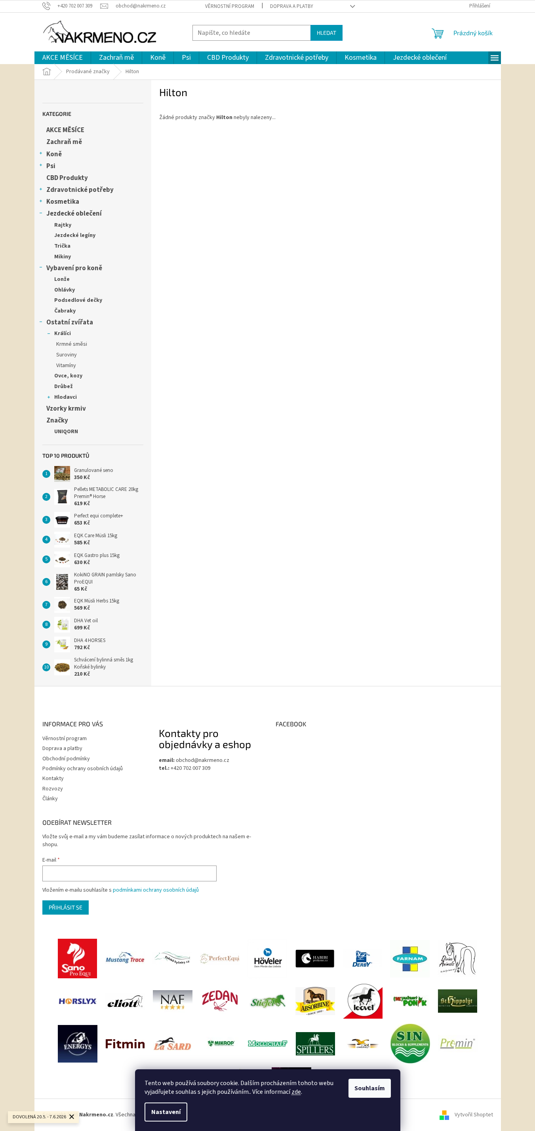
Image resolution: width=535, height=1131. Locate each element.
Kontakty (53, 778)
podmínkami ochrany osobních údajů (156, 890)
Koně (54, 154)
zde (296, 1091)
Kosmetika (62, 201)
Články (50, 799)
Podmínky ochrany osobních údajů (82, 769)
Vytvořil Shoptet (474, 1115)
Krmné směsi (71, 344)
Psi (50, 166)
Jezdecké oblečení (74, 213)
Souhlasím (369, 1088)
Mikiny (62, 257)
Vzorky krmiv (66, 408)
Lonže (62, 279)
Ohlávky (64, 290)
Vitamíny (66, 365)
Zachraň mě (64, 142)
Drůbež (63, 386)
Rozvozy (52, 789)
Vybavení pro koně (74, 268)
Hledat (326, 32)
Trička (62, 246)
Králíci (62, 333)
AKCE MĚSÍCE (65, 130)
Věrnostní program (229, 6)
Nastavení (166, 1112)
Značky (57, 420)
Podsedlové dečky (78, 300)
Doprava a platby (291, 6)
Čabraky (65, 311)
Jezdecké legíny (74, 235)
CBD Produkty (67, 178)
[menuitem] (62, 57)
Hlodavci (65, 397)
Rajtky (62, 225)
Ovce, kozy (68, 376)
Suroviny (66, 355)
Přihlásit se (65, 907)
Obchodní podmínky (66, 759)
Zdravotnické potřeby (80, 190)
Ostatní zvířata (69, 322)
